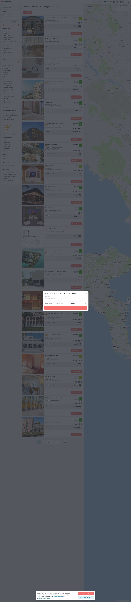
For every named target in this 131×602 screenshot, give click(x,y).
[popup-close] (86, 293)
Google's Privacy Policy (43, 598)
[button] (85, 298)
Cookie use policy (58, 596)
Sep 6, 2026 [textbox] (60, 303)
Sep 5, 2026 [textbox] (48, 303)
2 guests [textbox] (72, 303)
